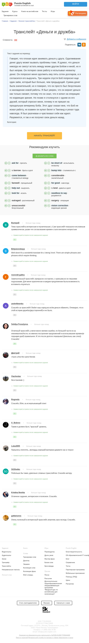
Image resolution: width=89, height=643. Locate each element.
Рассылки (48, 578)
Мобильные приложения (75, 573)
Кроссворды (49, 566)
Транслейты (6, 566)
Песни (46, 575)
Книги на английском (29, 11)
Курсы (14, 11)
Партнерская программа (75, 569)
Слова (25, 553)
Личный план (7, 575)
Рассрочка (70, 584)
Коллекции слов (29, 568)
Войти (75, 4)
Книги (25, 548)
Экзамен (26, 564)
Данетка (26, 561)
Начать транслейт (44, 135)
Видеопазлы (6, 552)
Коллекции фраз (29, 571)
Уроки (4, 559)
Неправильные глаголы (11, 569)
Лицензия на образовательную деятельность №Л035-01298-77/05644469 (44, 635)
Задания (5, 11)
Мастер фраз (49, 559)
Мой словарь (28, 575)
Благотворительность (74, 552)
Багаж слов (48, 562)
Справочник (70, 562)
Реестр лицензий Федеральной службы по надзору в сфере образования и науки (44, 638)
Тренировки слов (10, 15)
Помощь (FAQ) (71, 577)
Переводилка (49, 552)
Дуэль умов (48, 555)
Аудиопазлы (6, 555)
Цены (68, 580)
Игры (53, 11)
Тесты (44, 11)
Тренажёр (5, 562)
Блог (67, 559)
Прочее (47, 571)
